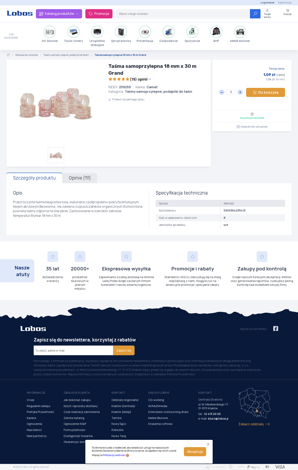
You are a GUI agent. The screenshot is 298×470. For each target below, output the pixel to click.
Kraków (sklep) (121, 412)
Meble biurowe (240, 41)
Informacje (36, 393)
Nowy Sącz (118, 424)
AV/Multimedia (157, 406)
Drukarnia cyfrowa (160, 424)
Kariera (31, 418)
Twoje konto (267, 15)
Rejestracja (285, 2)
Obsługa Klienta (77, 393)
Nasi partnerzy (36, 436)
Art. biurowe (50, 41)
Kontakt (118, 393)
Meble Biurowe (158, 418)
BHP (216, 41)
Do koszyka (268, 92)
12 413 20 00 (212, 414)
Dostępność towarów (78, 436)
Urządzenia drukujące (97, 43)
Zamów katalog (74, 418)
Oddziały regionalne (124, 400)
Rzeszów (117, 430)
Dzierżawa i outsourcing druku (168, 412)
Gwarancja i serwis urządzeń (83, 442)
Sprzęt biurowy (121, 41)
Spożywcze (192, 41)
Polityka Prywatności (40, 412)
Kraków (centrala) (123, 406)
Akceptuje (195, 451)
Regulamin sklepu (38, 406)
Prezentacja (145, 41)
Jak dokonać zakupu (77, 400)
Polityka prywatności (114, 455)
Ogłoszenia (34, 424)
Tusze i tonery (73, 41)
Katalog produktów (59, 13)
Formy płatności (74, 430)
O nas (30, 400)
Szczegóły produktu (34, 178)
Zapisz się (123, 350)
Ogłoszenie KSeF (75, 424)
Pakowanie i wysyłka (26, 55)
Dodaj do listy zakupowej (254, 126)
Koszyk (288, 14)
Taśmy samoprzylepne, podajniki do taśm (66, 55)
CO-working (156, 400)
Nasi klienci (34, 430)
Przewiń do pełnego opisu (128, 99)
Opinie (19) (80, 178)
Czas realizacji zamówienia (82, 412)
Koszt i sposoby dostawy (81, 406)
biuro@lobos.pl (218, 418)
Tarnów (116, 418)
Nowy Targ (118, 436)
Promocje (101, 13)
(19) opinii (139, 79)
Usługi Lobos (158, 393)
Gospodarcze (168, 41)
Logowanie (267, 2)
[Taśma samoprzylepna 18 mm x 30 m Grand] (56, 103)
